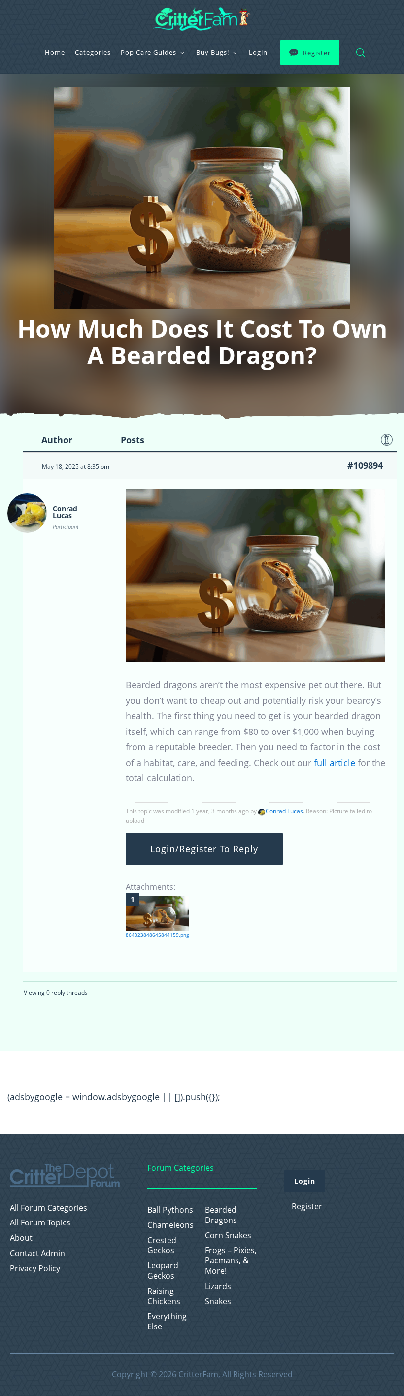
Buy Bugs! (212, 52)
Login (258, 52)
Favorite (387, 440)
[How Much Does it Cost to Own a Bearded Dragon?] (255, 658)
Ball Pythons (170, 1210)
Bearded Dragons (221, 1215)
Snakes (218, 1301)
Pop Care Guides (148, 52)
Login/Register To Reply (204, 849)
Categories (93, 52)
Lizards (218, 1286)
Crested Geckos (161, 1245)
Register (317, 52)
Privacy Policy (35, 1268)
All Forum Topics (40, 1223)
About (21, 1238)
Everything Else (167, 1321)
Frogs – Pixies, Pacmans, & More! (231, 1260)
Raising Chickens (163, 1296)
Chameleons (170, 1225)
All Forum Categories (48, 1208)
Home (55, 52)
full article (334, 762)
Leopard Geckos (162, 1270)
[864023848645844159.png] (157, 913)
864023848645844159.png (157, 934)
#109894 (365, 465)
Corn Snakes (228, 1235)
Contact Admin (37, 1253)
